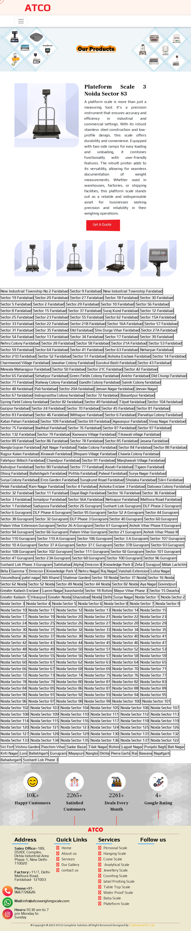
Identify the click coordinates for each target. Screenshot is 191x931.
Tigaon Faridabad (149, 467)
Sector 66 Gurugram (51, 532)
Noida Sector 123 (75, 727)
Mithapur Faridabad (86, 415)
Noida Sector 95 (153, 694)
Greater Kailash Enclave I (20, 590)
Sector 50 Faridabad (69, 369)
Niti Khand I (51, 577)
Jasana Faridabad (154, 441)
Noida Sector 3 (12, 603)
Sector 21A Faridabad (129, 343)
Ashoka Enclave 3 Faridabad (122, 486)
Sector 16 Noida (161, 577)
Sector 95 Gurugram (89, 512)
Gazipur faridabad (15, 408)
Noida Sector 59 (153, 655)
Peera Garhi (120, 753)
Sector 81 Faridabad (153, 408)
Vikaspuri (39, 597)
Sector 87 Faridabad (119, 428)
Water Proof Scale (118, 892)
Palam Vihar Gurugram (88, 532)
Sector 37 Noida (133, 577)
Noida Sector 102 (14, 708)
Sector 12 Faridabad (157, 310)
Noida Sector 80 (69, 681)
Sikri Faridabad (170, 480)
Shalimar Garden (76, 577)
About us (69, 853)
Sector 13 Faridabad (51, 337)
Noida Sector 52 (125, 649)
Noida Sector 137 (135, 740)
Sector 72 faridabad (102, 395)
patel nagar (31, 577)
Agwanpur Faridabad (130, 421)
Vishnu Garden (28, 747)
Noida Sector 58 (125, 655)
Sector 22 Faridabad (51, 323)
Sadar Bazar (76, 747)
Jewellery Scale (115, 870)
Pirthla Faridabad (82, 473)
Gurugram (58, 753)
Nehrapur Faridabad (122, 499)
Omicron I (37, 571)
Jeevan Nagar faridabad (115, 389)
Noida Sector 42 (13, 642)
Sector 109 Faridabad (58, 421)
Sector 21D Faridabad (18, 356)
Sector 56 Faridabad (152, 304)
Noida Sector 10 (13, 610)
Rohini (114, 747)
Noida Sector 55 (41, 655)
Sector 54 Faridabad (17, 337)
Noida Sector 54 (13, 655)
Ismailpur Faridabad (49, 499)
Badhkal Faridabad (50, 428)
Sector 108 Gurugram (17, 551)
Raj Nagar (109, 571)
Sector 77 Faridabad (86, 467)
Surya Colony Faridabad (19, 480)
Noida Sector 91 (41, 694)
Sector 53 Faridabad (165, 343)
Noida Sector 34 (125, 629)
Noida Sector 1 (147, 597)
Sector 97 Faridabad (154, 428)
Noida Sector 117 (105, 721)
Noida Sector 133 (14, 740)
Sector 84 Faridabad (135, 447)
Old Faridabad (81, 330)
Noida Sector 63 (97, 662)
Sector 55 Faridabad (86, 317)
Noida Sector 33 (97, 629)
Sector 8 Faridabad (15, 310)
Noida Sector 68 (69, 668)
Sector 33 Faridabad (17, 323)
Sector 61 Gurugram (111, 525)
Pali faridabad (46, 389)
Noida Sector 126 (165, 727)
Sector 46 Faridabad (51, 415)
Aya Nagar (148, 584)
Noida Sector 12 (69, 610)
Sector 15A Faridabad (158, 317)
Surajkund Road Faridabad (102, 480)
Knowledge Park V (62, 571)
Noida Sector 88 (125, 688)
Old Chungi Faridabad (169, 376)
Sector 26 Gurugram (84, 506)
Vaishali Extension (134, 571)
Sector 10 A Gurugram (18, 545)
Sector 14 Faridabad (169, 356)
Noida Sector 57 (97, 655)
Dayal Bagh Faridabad (88, 493)
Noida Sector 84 (13, 688)
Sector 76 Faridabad (84, 428)
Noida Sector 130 (105, 734)
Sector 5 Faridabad (15, 304)
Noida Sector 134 (45, 740)
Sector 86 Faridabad (51, 441)
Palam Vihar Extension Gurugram (27, 525)
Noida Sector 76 (125, 675)
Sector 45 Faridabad (118, 408)
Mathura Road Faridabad (160, 499)
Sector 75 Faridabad (17, 428)
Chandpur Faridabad (63, 460)
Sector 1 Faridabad (15, 506)
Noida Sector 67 (41, 668)
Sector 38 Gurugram (16, 519)
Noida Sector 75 (97, 675)
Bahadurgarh (10, 760)
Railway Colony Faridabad (56, 382)
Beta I (5, 571)
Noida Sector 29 (153, 623)
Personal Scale (115, 848)
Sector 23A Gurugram (52, 558)
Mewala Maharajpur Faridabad (25, 369)
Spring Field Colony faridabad (24, 402)
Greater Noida (59, 597)
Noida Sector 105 (105, 708)
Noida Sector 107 (165, 708)
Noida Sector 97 (41, 701)
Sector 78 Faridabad (86, 441)
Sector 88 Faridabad (170, 447)
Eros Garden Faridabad (59, 480)
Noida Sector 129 (75, 734)
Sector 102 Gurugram (54, 551)
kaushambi (74, 590)
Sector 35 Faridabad (51, 330)
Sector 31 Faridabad (17, 330)
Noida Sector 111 (105, 714)
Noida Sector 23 (153, 616)
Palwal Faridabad (113, 473)
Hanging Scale (114, 853)
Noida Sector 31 (41, 629)
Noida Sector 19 (41, 616)
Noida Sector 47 (153, 642)
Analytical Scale (116, 864)
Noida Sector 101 (156, 701)
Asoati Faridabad (119, 467)
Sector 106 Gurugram (94, 538)
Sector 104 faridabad (165, 402)
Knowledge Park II (118, 564)
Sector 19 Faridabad (17, 297)
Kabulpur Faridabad (16, 467)
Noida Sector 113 (165, 714)
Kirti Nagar (9, 753)
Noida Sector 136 (105, 740)
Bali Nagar (176, 747)
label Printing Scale (119, 881)
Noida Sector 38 (69, 636)
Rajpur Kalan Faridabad (19, 454)
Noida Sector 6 (90, 603)
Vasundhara (10, 577)
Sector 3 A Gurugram (131, 538)
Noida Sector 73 (41, 675)
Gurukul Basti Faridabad (116, 363)
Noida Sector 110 (75, 714)
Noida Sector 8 (116, 603)
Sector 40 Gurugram (126, 519)
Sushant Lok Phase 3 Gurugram (26, 564)
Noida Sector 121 (45, 727)
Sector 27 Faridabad (86, 297)
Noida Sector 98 (69, 701)
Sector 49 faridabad (101, 402)
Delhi (107, 597)
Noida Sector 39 (97, 636)
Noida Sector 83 (153, 681)
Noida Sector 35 (153, 629)
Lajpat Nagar (132, 747)
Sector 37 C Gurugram (94, 545)
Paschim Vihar (53, 747)
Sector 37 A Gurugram (56, 545)
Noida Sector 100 (126, 701)
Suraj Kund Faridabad (121, 310)
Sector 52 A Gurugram (126, 512)
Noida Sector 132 (165, 734)
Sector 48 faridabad (16, 389)
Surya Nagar (123, 597)
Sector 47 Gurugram (16, 558)
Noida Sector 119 (165, 721)
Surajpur (153, 564)
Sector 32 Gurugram (51, 519)
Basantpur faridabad (138, 395)
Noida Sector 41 (153, 636)
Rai (134, 753)
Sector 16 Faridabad (124, 493)
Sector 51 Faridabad (89, 356)
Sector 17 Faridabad (121, 337)
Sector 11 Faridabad (51, 493)
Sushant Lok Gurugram (122, 506)
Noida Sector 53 (153, 649)
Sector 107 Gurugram (167, 538)
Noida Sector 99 (97, 701)
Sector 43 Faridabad (154, 363)
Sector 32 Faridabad (17, 493)
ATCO (38, 7)
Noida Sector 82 (125, 681)
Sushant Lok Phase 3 (40, 760)
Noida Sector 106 (135, 708)
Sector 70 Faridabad (83, 408)
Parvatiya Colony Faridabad (160, 415)
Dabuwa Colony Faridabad (168, 486)
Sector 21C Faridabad (105, 369)
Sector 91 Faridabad (98, 460)
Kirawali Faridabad (56, 454)
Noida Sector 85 (41, 688)
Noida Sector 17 (13, 616)
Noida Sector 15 (153, 610)
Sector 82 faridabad (67, 402)
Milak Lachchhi (174, 564)
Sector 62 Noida (13, 584)
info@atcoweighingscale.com (46, 901)
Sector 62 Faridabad (121, 317)
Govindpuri (167, 584)
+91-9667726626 (24, 890)
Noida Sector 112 (135, 714)
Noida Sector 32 (69, 629)
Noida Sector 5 (64, 603)
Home (66, 848)
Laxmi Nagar (52, 590)
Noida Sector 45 (97, 642)
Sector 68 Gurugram (88, 558)
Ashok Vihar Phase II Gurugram (155, 525)
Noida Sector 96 (13, 701)
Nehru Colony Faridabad (20, 343)
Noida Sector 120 (14, 727)
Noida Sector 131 (135, 734)
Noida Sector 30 (13, 629)
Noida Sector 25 (41, 623)
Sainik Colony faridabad (141, 382)
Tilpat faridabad (132, 402)
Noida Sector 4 (38, 603)
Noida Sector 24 (13, 623)
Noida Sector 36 (13, 636)
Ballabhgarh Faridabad (48, 473)
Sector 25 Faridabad (17, 317)
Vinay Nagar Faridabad (167, 421)
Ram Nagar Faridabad (47, 486)
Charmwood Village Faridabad (25, 363)
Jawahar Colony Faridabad (72, 363)
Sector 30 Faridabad (156, 297)
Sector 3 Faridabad (15, 499)
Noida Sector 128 (45, 734)
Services (68, 859)
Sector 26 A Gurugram (75, 525)
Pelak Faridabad (13, 486)
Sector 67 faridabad (16, 395)
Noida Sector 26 (69, 623)
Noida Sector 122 (165, 740)
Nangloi (92, 753)
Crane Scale (112, 859)
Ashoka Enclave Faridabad (129, 356)
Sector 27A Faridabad (159, 330)
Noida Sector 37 (41, 636)
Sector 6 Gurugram (15, 512)
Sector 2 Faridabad (48, 304)
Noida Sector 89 (153, 688)
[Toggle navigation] (20, 21)
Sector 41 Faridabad (86, 350)
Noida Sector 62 (69, 662)
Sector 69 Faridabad (94, 421)
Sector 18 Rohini (98, 590)
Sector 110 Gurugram (17, 538)
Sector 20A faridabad (76, 389)
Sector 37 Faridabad (84, 310)
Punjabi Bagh (155, 747)
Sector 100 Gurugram (124, 558)
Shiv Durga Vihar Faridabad (117, 330)
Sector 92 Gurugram (127, 551)
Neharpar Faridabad (156, 350)
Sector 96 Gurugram (160, 558)
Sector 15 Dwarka (164, 590)
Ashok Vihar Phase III (160, 532)
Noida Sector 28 (125, 623)
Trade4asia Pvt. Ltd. (142, 925)
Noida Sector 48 (13, 649)
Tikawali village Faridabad (139, 434)
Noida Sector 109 (45, 714)
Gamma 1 (19, 571)
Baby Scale (112, 898)
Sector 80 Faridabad (51, 467)
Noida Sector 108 (14, 714)
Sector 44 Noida (97, 584)
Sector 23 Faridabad (51, 317)
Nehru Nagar (88, 571)
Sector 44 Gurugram (162, 512)
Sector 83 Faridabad (17, 415)
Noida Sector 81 (97, 681)
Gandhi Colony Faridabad (99, 382)
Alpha (78, 564)
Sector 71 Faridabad (17, 382)
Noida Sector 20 (69, 616)
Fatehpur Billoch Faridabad (22, 460)
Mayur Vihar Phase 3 (131, 590)
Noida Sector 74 (69, 675)
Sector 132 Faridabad (18, 434)
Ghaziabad (81, 597)
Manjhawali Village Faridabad (141, 460)
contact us (69, 870)
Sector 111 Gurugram (91, 551)
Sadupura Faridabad (50, 506)
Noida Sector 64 (125, 662)
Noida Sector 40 (125, 636)
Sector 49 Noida (69, 584)
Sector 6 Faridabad (120, 415)
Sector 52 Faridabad (54, 356)
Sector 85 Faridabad (121, 441)
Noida (97, 597)
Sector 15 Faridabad (49, 310)
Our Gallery (70, 864)
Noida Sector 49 (41, 649)
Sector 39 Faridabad (156, 337)
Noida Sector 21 (97, 616)
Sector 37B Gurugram (131, 545)
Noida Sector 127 (14, 734)
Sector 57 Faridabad (161, 323)
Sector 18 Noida (105, 577)
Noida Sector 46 (125, 642)
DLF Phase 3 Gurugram (89, 519)
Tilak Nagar (97, 747)
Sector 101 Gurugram (163, 551)
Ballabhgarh (38, 753)
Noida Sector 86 (69, 688)
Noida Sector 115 (45, 721)
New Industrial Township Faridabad (133, 291)
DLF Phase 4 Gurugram (52, 512)
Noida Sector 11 (41, 610)
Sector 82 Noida (125, 584)
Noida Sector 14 (125, 610)
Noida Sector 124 (105, 727)
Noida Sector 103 (45, 708)
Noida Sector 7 (142, 603)
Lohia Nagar (160, 571)
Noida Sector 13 (97, 610)
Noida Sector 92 (69, 694)
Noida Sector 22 (125, 616)
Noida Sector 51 (97, 649)
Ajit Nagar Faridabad (59, 447)
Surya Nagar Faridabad (147, 473)
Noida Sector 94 (125, 694)
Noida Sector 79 (41, 681)
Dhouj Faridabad (14, 473)
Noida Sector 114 (14, 721)
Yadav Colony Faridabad (97, 447)
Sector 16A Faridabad (125, 323)
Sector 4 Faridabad (81, 486)
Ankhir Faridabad (135, 376)
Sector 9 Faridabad (85, 291)
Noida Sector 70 (125, 668)
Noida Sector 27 (97, 623)
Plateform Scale (116, 903)
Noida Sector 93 (97, 694)
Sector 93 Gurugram (167, 545)
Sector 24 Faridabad (48, 408)
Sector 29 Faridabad (82, 304)
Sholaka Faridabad (141, 480)
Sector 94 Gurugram (16, 532)
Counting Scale (115, 876)
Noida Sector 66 (13, 668)
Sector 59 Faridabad (17, 350)
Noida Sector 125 (135, 727)
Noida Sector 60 (13, 662)
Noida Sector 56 (69, 655)
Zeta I (139, 564)
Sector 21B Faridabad (88, 323)
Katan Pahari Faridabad (19, 421)
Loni (23, 753)
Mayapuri (76, 753)
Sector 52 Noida (41, 584)
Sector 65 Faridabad (17, 376)
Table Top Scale (116, 887)
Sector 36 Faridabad (159, 493)
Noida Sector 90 (13, 694)
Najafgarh (162, 753)
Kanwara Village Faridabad (94, 434)
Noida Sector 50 (69, 649)
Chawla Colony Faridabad (139, 454)
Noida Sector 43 (41, 642)
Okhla (104, 753)
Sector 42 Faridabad (141, 369)
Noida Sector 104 (75, 708)
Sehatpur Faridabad (51, 376)
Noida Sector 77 (153, 675)
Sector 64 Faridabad (51, 350)
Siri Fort (7, 747)
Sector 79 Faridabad (54, 434)
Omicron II (93, 564)
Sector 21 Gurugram (125, 532)
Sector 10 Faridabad (117, 304)
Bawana (145, 753)
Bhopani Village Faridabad (95, 454)
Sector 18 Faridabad (121, 297)
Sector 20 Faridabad (51, 297)
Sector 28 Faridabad (58, 343)
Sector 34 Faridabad (86, 337)
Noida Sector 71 (153, 668)
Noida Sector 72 (13, 675)
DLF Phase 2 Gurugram (162, 506)
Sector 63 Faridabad (121, 350)
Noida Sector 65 (153, 662)
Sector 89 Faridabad (17, 441)
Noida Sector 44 (69, 642)
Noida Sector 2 (173, 597)
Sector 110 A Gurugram (56, 538)
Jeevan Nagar (146, 389)
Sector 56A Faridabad (86, 499)
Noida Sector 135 (75, 740)
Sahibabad (63, 564)
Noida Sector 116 (75, 721)
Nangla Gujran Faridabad (20, 447)
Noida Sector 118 (135, 721)
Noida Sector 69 (97, 668)
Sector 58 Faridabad (93, 343)
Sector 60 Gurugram (160, 519)
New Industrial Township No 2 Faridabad (34, 291)
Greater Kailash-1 (14, 597)
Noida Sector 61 (41, 662)
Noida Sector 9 (168, 603)
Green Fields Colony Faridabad (94, 376)
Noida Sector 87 (97, 688)
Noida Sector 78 (13, 681)
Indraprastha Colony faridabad (60, 395)
